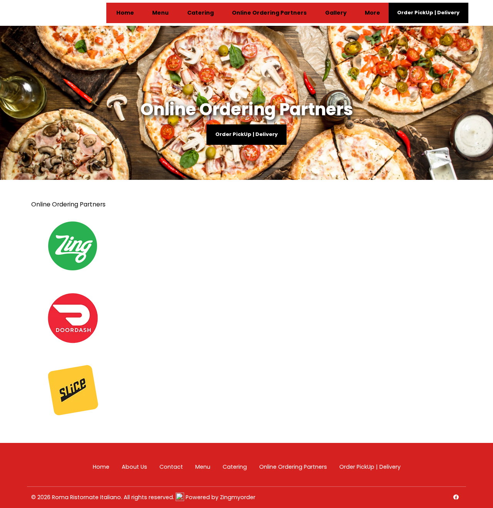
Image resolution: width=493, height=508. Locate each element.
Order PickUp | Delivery (246, 134)
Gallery (336, 13)
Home (125, 13)
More (372, 13)
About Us (134, 467)
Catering (200, 13)
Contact (171, 467)
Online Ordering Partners (269, 13)
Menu (160, 13)
